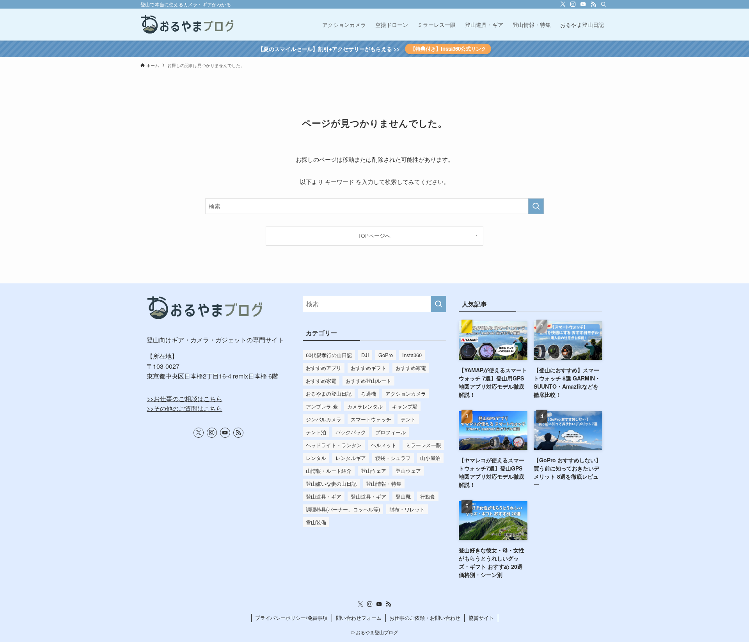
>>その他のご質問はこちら (184, 408)
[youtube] (583, 4)
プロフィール (390, 432)
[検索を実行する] (536, 206)
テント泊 (316, 432)
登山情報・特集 (383, 483)
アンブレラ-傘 (322, 406)
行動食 (427, 496)
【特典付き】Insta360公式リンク (448, 48)
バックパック (350, 432)
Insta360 (412, 355)
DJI (365, 355)
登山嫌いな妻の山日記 (331, 483)
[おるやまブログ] (187, 24)
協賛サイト (481, 617)
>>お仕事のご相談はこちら (184, 398)
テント (408, 419)
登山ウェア (373, 470)
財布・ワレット (407, 509)
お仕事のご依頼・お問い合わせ (424, 617)
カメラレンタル (365, 406)
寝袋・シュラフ (393, 458)
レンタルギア (350, 458)
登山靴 (403, 496)
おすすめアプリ (323, 367)
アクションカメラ (405, 393)
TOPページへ (374, 235)
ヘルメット (383, 445)
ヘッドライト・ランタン (334, 445)
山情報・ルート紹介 (328, 470)
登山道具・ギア (323, 496)
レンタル (316, 458)
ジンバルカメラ (323, 419)
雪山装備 (316, 522)
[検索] (603, 4)
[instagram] (573, 4)
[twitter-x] (563, 4)
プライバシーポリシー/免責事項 (291, 617)
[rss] (593, 4)
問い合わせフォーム (359, 617)
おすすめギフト (368, 367)
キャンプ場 (404, 406)
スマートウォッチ (371, 419)
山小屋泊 (430, 458)
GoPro (385, 355)
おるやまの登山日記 (328, 393)
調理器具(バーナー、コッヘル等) (343, 509)
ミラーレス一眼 (423, 445)
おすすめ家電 (411, 367)
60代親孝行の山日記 (329, 355)
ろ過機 (368, 393)
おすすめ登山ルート (368, 380)
